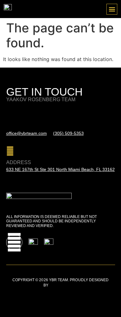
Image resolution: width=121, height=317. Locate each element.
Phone (62, 126)
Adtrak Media (63, 285)
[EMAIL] (10, 115)
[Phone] (57, 115)
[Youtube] (14, 242)
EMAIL (13, 126)
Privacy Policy (21, 293)
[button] (111, 9)
